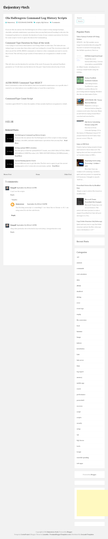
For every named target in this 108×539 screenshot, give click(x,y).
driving (79, 297)
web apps (80, 463)
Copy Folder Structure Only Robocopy (89, 221)
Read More (18, 156)
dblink (79, 286)
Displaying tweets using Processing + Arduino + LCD (93, 163)
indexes (79, 343)
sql (78, 435)
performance (81, 394)
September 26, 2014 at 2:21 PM (27, 188)
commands (80, 268)
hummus (79, 331)
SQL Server (45, 22)
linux (78, 366)
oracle (79, 389)
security (79, 423)
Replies (14, 200)
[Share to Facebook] (12, 122)
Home (38, 174)
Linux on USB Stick (83, 144)
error (78, 303)
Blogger (93, 475)
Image (79, 337)
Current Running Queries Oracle (25, 161)
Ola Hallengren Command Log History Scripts (36, 18)
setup (78, 429)
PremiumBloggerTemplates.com (60, 534)
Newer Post (7, 174)
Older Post (68, 174)
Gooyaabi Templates (87, 534)
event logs (80, 308)
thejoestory (20, 204)
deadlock (80, 291)
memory (79, 377)
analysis (79, 263)
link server (80, 360)
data (78, 280)
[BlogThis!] (8, 122)
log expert (80, 372)
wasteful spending (83, 457)
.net (78, 257)
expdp (79, 314)
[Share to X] (10, 122)
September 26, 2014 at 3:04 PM (37, 204)
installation (80, 349)
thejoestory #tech (16, 7)
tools (78, 446)
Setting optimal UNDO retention (25, 148)
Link (78, 354)
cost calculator (82, 274)
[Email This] (6, 122)
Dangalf (13, 188)
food (78, 326)
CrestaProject (25, 534)
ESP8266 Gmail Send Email (93, 56)
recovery (79, 406)
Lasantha (46, 534)
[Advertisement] (92, 503)
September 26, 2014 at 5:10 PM (27, 225)
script (79, 412)
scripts (38, 22)
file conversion (81, 320)
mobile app (80, 383)
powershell (80, 400)
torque (79, 452)
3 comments (56, 22)
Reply (12, 195)
